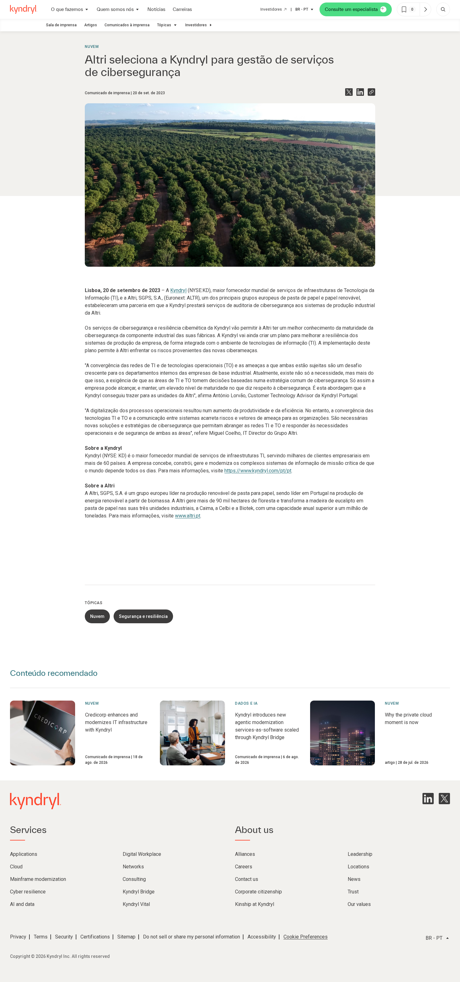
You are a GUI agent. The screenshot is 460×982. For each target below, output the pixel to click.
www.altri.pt (187, 516)
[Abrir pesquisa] (443, 9)
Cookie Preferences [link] (306, 937)
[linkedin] (428, 798)
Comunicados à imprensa (127, 25)
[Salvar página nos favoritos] (404, 9)
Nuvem (92, 46)
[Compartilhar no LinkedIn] (360, 92)
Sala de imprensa (61, 25)
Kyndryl (178, 290)
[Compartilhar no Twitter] (349, 92)
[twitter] (444, 798)
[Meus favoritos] (425, 9)
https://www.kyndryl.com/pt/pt (257, 471)
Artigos (90, 25)
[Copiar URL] (371, 92)
